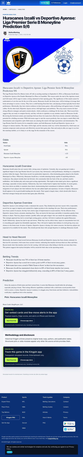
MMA (24, 428)
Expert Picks (6, 402)
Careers (65, 407)
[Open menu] (3, 3)
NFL (23, 402)
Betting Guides (47, 407)
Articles (12, 9)
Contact (66, 402)
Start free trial (11, 320)
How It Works (47, 417)
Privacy (65, 412)
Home (5, 9)
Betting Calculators (49, 402)
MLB (23, 412)
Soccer (24, 423)
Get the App (44, 3)
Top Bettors (5, 412)
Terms (65, 417)
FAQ (44, 423)
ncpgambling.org (53, 438)
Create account (75, 3)
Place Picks (5, 407)
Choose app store (26, 320)
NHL (23, 417)
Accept (9, 452)
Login (65, 3)
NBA (23, 407)
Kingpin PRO (10, 417)
